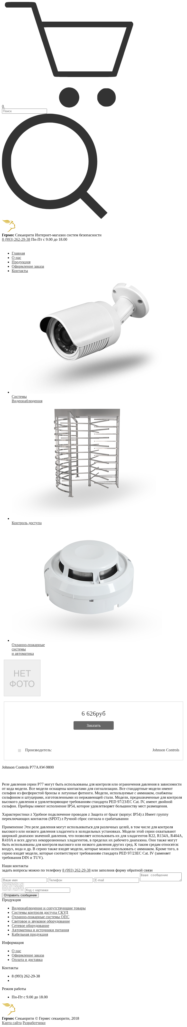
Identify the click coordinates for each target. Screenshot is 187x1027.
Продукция (21, 262)
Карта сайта (12, 1023)
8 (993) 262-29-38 (16, 239)
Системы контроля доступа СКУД (40, 912)
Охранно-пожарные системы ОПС (40, 917)
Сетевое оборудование (30, 926)
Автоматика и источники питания (40, 930)
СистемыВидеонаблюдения (27, 398)
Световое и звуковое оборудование (41, 921)
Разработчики (34, 1023)
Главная (18, 253)
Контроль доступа (27, 523)
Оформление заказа (28, 266)
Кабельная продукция (30, 934)
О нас (16, 258)
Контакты (20, 271)
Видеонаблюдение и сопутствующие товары (49, 908)
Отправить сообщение (20, 895)
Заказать (94, 725)
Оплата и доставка (27, 960)
